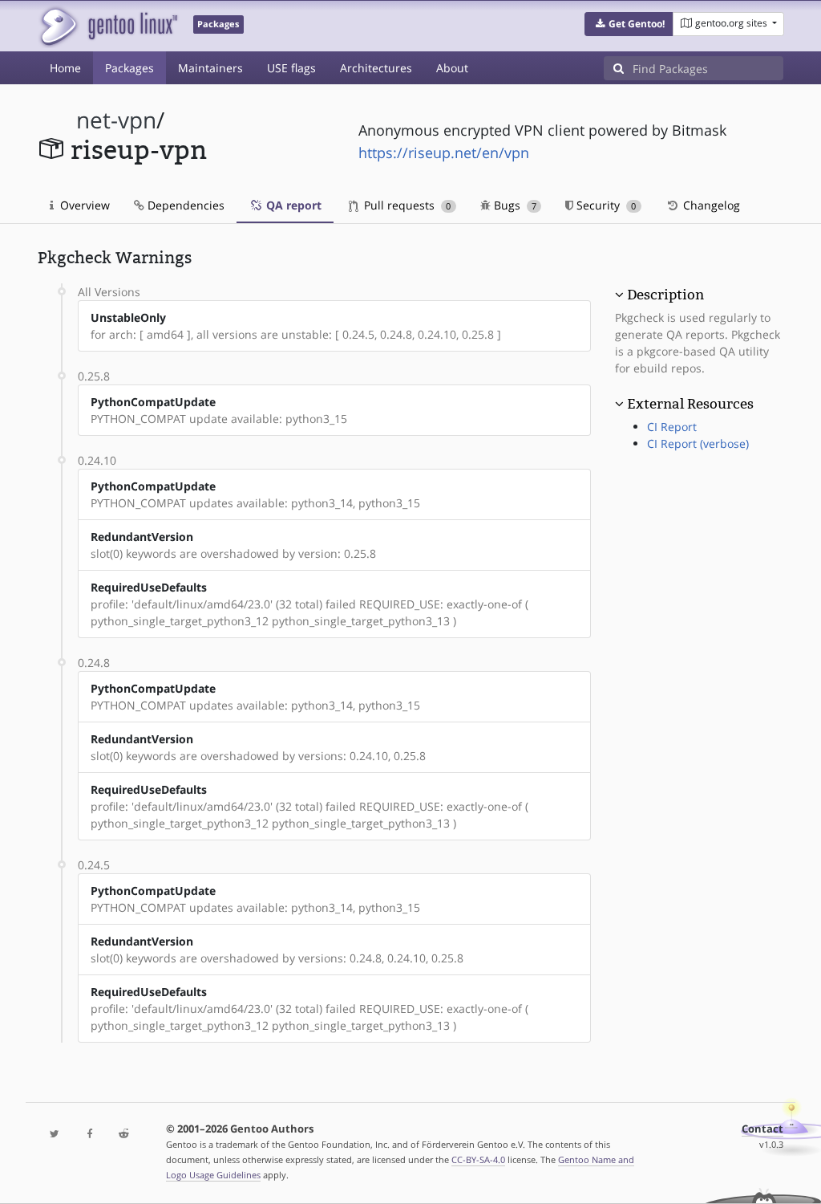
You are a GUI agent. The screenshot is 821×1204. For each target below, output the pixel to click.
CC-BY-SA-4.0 (478, 1159)
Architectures (376, 67)
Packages (129, 67)
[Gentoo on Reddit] (124, 1134)
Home (65, 67)
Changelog (710, 205)
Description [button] (665, 295)
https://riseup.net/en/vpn (443, 152)
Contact (762, 1129)
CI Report (672, 426)
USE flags (291, 67)
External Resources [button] (690, 404)
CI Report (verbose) (698, 443)
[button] (628, 24)
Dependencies (184, 205)
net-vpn (116, 120)
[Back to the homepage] (108, 26)
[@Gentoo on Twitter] (55, 1134)
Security (604, 205)
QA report (292, 205)
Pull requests (406, 205)
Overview (83, 205)
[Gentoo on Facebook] (89, 1134)
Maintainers (210, 67)
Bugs (513, 205)
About (452, 67)
